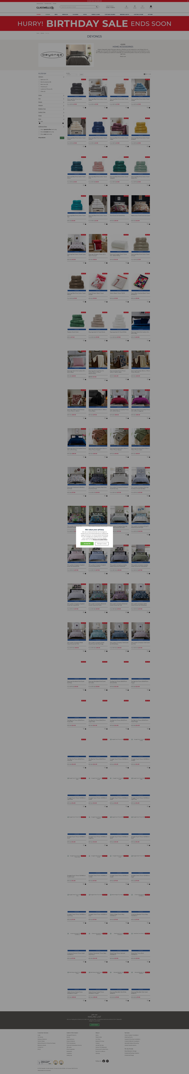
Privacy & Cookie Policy (100, 539)
